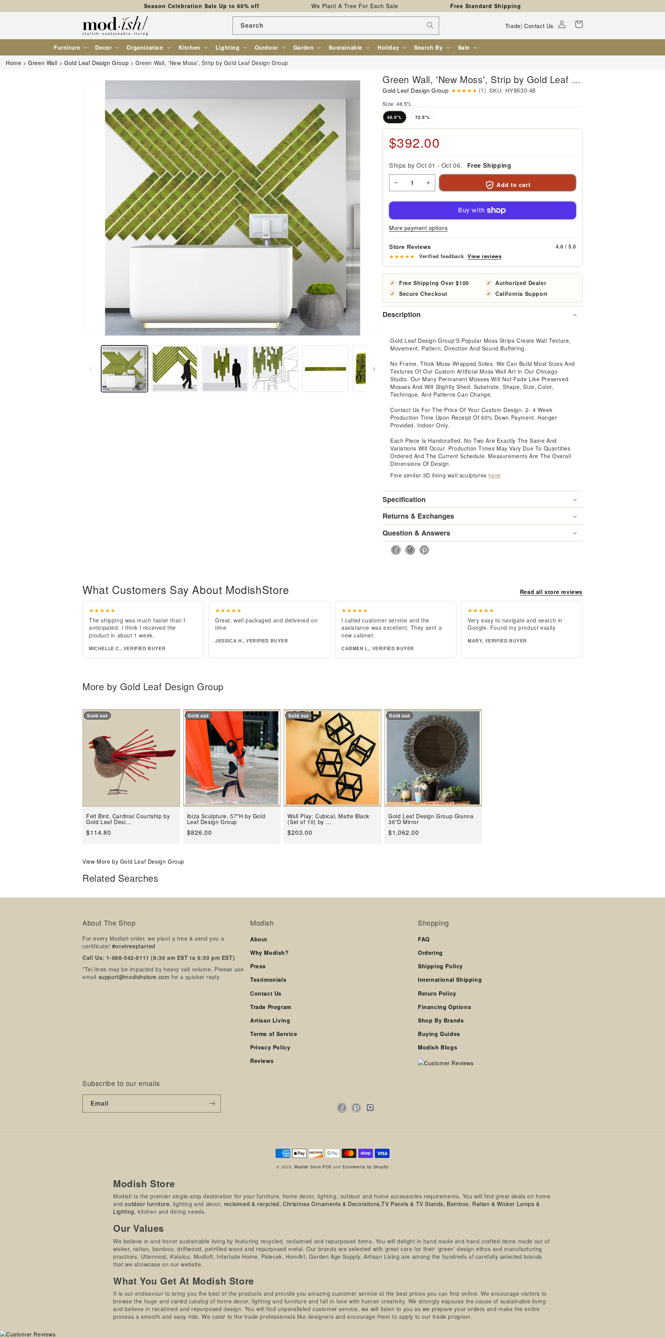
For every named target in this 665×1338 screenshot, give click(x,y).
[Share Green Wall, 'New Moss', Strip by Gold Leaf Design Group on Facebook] (393, 550)
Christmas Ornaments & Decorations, (332, 1204)
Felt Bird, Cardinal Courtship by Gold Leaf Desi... (128, 819)
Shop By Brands (441, 1020)
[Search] (430, 25)
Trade (513, 26)
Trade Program (270, 1007)
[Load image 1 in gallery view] (124, 368)
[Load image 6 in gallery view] (325, 368)
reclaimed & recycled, (252, 1204)
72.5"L (422, 117)
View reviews (484, 256)
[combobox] (336, 25)
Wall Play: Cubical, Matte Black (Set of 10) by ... (328, 819)
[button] (578, 24)
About (258, 939)
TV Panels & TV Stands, (413, 1204)
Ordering (430, 952)
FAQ (424, 939)
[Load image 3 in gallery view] (225, 368)
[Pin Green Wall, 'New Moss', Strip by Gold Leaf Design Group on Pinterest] (422, 550)
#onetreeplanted (133, 946)
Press (258, 966)
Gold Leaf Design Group (415, 90)
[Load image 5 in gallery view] (275, 368)
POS (327, 1166)
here (494, 475)
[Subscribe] (212, 1103)
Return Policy (437, 993)
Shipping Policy (440, 966)
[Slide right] (374, 368)
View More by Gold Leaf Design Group (133, 861)
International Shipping (450, 979)
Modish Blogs (437, 1047)
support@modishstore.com (134, 977)
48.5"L (394, 117)
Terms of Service (273, 1034)
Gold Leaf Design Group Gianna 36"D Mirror (430, 819)
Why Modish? (269, 952)
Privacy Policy (270, 1047)
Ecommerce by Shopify (366, 1166)
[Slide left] (90, 368)
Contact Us (538, 26)
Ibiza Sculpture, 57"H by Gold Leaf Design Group (226, 819)
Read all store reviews (551, 592)
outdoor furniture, (148, 1204)
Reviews (262, 1060)
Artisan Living (270, 1020)
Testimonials (268, 979)
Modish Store (307, 1166)
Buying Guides (439, 1034)
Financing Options (444, 1007)
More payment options (418, 228)
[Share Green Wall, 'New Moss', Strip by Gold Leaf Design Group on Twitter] (408, 550)
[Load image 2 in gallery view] (175, 368)
